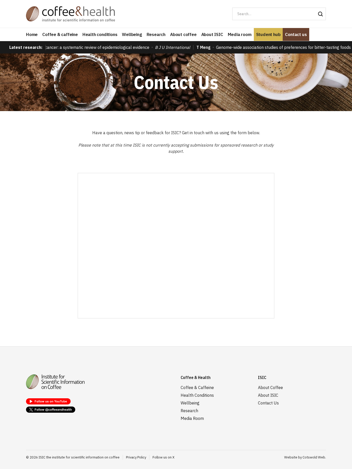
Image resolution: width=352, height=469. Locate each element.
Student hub (268, 34)
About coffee (183, 34)
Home (32, 34)
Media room (240, 34)
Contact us (296, 34)
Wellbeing (132, 34)
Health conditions (100, 34)
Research (156, 34)
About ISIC (212, 34)
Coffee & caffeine (60, 34)
